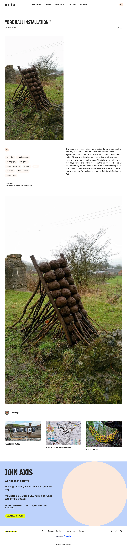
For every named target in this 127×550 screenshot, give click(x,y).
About (75, 531)
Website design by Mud (63, 544)
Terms (44, 531)
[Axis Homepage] (10, 4)
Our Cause (72, 4)
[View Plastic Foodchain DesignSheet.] (63, 435)
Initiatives (83, 4)
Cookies (59, 531)
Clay (35, 166)
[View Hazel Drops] (104, 436)
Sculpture (23, 162)
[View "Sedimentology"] (23, 433)
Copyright (67, 531)
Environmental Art (13, 166)
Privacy (51, 531)
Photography (11, 162)
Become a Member (15, 516)
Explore (48, 4)
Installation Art (23, 157)
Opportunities (59, 4)
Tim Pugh (12, 28)
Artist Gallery (36, 4)
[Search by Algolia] (63, 536)
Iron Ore (27, 166)
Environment (11, 175)
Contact (82, 531)
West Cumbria (23, 171)
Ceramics (10, 157)
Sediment (10, 171)
